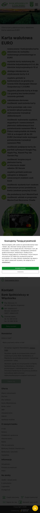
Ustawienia (20, 272)
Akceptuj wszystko (20, 268)
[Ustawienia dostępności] (35, 508)
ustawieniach (6, 262)
